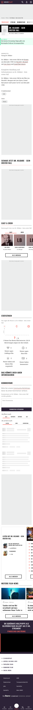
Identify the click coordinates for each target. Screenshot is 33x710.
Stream (12, 22)
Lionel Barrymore (19, 64)
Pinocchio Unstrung (16, 631)
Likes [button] (16, 423)
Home (2, 18)
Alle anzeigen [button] (16, 255)
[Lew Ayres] (7, 240)
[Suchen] (22, 2)
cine (12, 554)
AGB (17, 678)
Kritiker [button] (20, 416)
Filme (7, 18)
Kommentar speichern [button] (16, 409)
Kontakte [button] (13, 416)
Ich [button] (27, 416)
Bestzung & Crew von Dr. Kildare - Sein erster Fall (16, 228)
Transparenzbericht (22, 682)
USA (4, 94)
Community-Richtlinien (21, 388)
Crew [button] (22, 232)
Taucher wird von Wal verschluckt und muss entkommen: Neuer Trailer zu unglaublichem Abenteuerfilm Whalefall (13, 607)
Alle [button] (6, 416)
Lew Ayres (7, 64)
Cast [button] (10, 232)
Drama (4, 101)
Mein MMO (19, 690)
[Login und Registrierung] (27, 2)
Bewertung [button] (25, 423)
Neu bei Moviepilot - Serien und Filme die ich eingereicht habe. (15, 545)
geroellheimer (13, 548)
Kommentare (21, 22)
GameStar (19, 686)
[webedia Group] (16, 696)
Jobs (4, 686)
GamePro (6, 690)
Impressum (6, 678)
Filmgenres (12, 551)
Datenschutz (6, 682)
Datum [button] (7, 423)
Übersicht (5, 22)
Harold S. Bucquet (22, 62)
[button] (4, 708)
